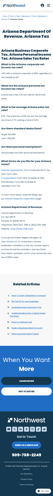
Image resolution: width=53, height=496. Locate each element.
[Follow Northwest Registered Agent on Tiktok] (38, 429)
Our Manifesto (26, 474)
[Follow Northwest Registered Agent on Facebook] (26, 429)
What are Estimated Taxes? (25, 334)
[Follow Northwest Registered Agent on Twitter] (14, 429)
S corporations (8, 178)
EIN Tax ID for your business (25, 301)
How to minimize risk (22, 322)
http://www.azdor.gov (22, 228)
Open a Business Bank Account (27, 328)
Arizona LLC (12, 241)
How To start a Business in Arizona (29, 295)
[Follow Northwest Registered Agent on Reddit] (44, 429)
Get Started (26, 391)
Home (4, 16)
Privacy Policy (26, 479)
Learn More (26, 381)
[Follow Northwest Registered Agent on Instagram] (32, 429)
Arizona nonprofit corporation (20, 198)
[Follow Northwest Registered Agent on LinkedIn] (20, 429)
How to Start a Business (20, 16)
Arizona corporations (12, 170)
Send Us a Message (26, 445)
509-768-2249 (26, 455)
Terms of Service (27, 484)
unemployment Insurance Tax (26, 307)
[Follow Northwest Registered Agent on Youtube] (8, 429)
